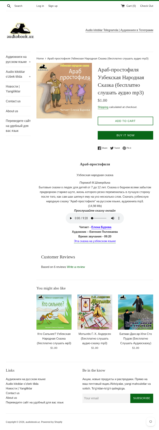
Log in (40, 5)
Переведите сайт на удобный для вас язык (18, 125)
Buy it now (126, 135)
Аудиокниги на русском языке (18, 59)
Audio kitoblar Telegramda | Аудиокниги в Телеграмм (119, 30)
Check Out (146, 5)
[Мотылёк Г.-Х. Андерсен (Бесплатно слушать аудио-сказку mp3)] (94, 312)
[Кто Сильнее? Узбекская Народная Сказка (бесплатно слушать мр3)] (54, 312)
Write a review (76, 266)
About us (12, 111)
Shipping (103, 107)
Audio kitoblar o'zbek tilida (18, 74)
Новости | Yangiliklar (13, 89)
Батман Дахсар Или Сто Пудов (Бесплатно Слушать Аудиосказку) (135, 338)
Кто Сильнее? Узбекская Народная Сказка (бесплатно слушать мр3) (54, 338)
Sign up (53, 5)
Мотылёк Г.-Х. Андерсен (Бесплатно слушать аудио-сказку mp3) (95, 338)
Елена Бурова (101, 227)
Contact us (13, 101)
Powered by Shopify (51, 422)
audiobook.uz (33, 422)
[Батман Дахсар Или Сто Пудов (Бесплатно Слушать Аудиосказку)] (135, 312)
